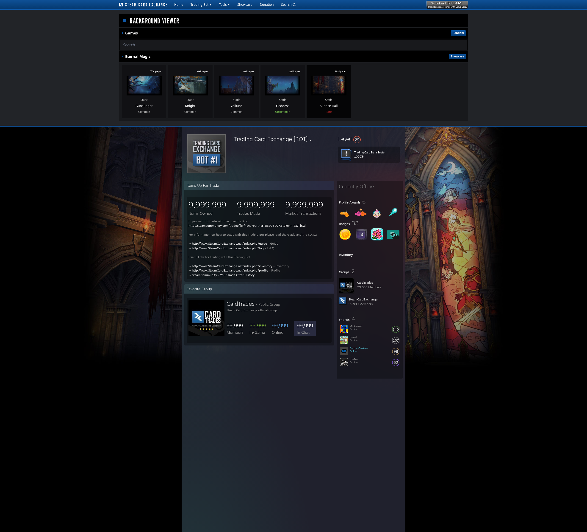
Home (178, 4)
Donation (267, 4)
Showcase (244, 4)
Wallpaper (156, 71)
